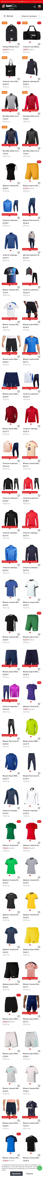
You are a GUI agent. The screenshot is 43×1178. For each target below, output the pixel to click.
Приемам (16, 1173)
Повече (29, 1173)
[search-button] (35, 7)
